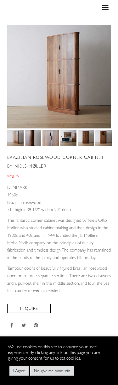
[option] (59, 76)
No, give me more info (52, 370)
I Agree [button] (19, 370)
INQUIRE (29, 308)
